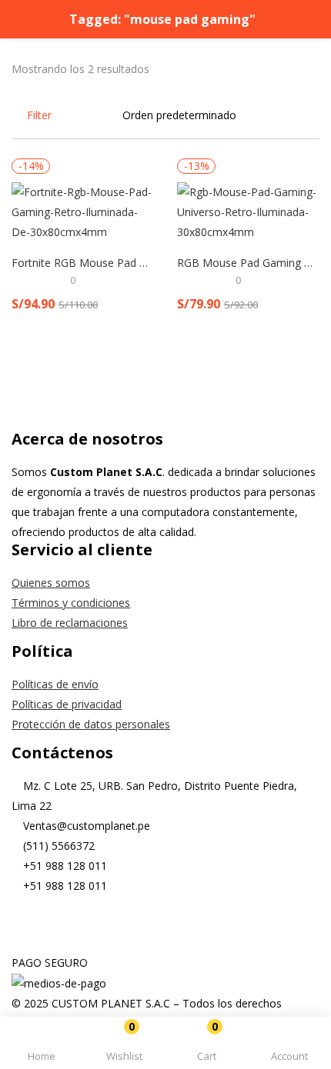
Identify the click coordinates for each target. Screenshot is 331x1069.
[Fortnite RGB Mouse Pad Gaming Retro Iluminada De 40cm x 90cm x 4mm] (83, 211)
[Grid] (292, 115)
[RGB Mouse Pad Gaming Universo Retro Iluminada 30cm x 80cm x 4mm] (248, 211)
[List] (314, 115)
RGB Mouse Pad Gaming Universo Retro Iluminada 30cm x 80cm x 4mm (248, 262)
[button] (207, 1045)
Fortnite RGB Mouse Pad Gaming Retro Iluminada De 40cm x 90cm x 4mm (83, 262)
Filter (39, 115)
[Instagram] (72, 926)
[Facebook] (31, 926)
